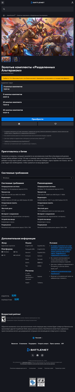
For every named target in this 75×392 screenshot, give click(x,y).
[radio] (37, 88)
